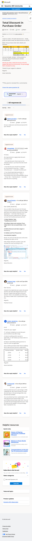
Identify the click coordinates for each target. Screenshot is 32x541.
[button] (29, 6)
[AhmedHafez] (5, 148)
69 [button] (16, 383)
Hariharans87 (10, 383)
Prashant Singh (11, 281)
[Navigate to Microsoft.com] (6, 2)
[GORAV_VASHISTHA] (5, 321)
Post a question (16, 9)
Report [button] (24, 29)
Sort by (4, 107)
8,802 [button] (18, 281)
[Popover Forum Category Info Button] (27, 473)
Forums (16, 12)
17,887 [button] (19, 118)
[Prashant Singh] (5, 281)
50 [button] (23, 34)
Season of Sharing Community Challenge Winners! (18, 433)
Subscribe (16, 483)
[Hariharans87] (5, 384)
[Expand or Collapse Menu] (2, 6)
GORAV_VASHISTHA (18, 34)
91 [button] (17, 200)
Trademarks (5, 531)
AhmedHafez (10, 148)
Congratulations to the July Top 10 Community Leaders (19, 450)
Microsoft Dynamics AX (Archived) (9, 18)
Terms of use (5, 528)
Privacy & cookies (6, 526)
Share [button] (18, 29)
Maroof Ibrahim (11, 200)
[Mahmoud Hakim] (5, 119)
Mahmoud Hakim (12, 118)
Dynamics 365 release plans (10, 502)
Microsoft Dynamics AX (12, 479)
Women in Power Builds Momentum (18, 441)
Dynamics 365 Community (14, 6)
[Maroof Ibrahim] (5, 200)
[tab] (14, 103)
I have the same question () (10, 87)
